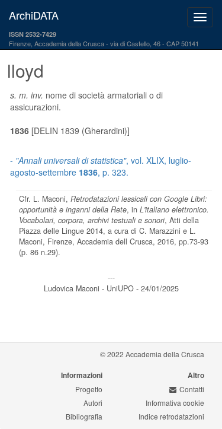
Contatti (191, 389)
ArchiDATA (34, 15)
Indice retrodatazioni (171, 416)
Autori (92, 403)
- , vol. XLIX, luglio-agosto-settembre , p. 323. (100, 166)
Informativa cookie (175, 403)
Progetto (88, 389)
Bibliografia (84, 416)
